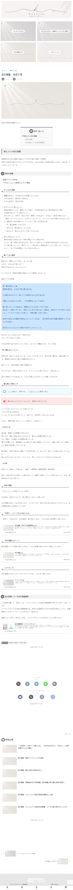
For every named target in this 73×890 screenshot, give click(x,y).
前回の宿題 (29, 139)
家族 (12, 642)
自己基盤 (5, 642)
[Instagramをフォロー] (53, 697)
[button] (54, 684)
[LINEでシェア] (45, 684)
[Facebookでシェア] (27, 684)
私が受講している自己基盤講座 (35, 142)
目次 (35, 131)
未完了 (17, 642)
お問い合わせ (54, 884)
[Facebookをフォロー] (42, 697)
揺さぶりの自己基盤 (30, 136)
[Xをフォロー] (31, 697)
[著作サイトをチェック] (20, 697)
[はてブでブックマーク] (36, 684)
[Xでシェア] (18, 684)
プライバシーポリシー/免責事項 (19, 884)
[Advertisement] (36, 660)
